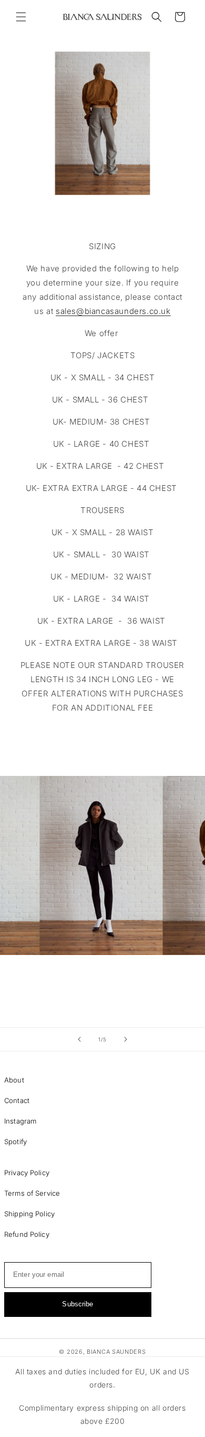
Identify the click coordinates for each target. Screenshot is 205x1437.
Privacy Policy (26, 1172)
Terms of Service (32, 1193)
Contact (16, 1100)
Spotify (15, 1141)
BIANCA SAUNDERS (116, 1351)
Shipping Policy (29, 1213)
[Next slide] (125, 1039)
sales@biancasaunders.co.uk (113, 311)
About (14, 1080)
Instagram (20, 1121)
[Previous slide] (79, 1039)
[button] (21, 16)
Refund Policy (26, 1234)
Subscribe (77, 1304)
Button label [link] (102, 740)
